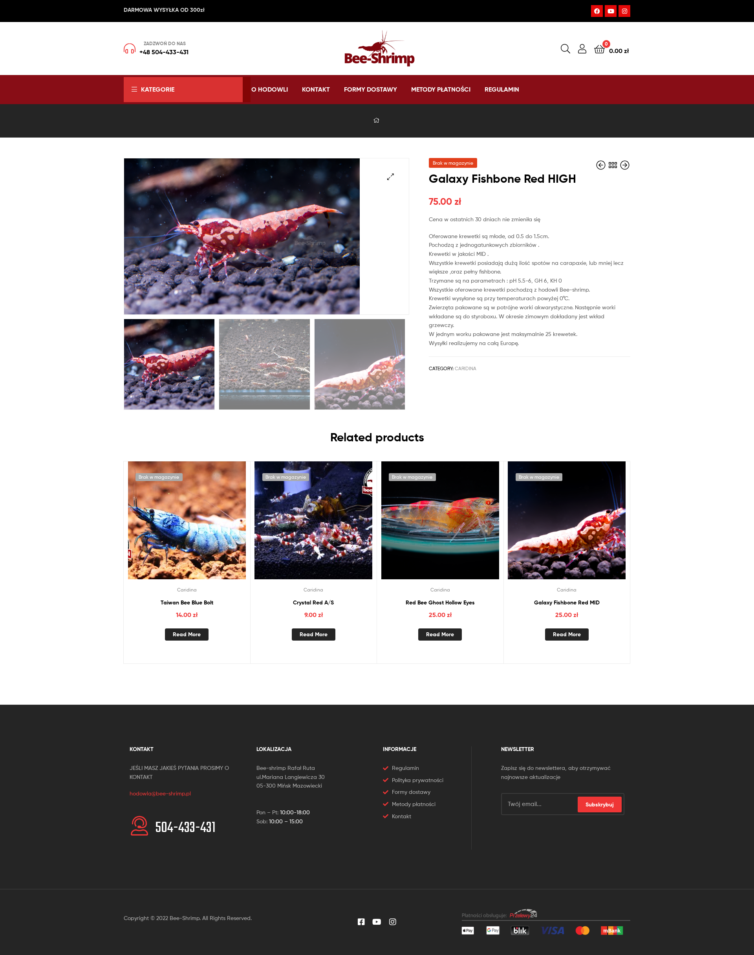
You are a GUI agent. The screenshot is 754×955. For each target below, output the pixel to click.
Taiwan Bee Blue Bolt (187, 602)
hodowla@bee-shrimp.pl (160, 793)
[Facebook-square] (361, 922)
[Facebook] (597, 11)
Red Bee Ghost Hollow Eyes (440, 602)
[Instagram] (624, 11)
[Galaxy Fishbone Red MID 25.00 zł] (601, 165)
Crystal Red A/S (313, 602)
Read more (187, 634)
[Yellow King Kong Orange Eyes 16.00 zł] (624, 165)
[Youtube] (611, 11)
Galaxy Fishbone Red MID (567, 602)
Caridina (465, 368)
